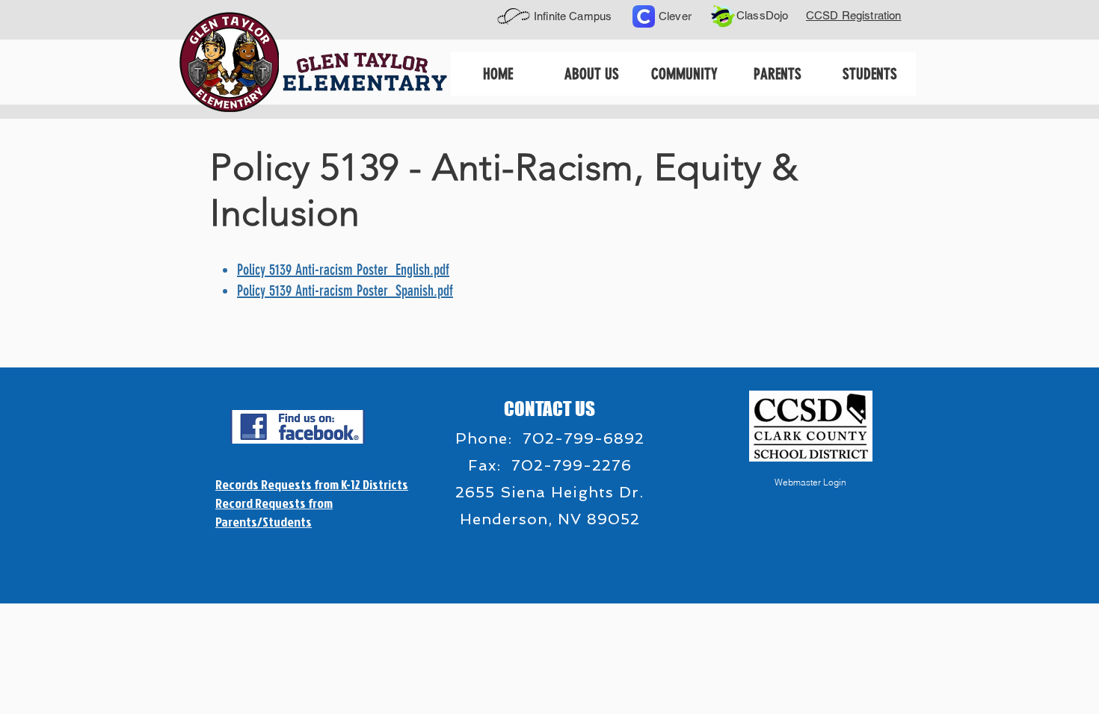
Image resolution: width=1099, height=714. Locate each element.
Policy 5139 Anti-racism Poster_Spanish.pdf (345, 290)
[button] (591, 74)
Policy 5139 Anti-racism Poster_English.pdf (343, 270)
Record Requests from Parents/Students (274, 512)
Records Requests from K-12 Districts (311, 484)
